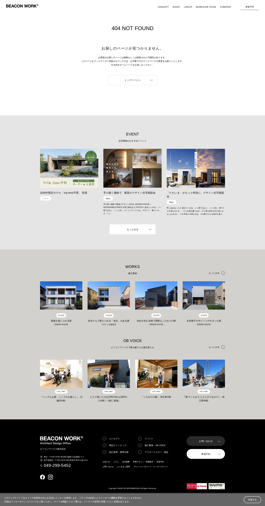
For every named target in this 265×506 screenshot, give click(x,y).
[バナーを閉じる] (171, 198)
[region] (132, 499)
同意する (252, 499)
